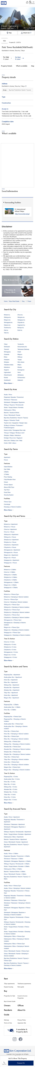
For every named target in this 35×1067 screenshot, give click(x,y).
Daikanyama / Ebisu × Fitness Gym (14, 936)
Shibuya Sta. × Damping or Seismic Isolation (17, 744)
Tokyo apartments (9, 983)
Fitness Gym (7, 501)
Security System (9, 495)
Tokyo (5, 344)
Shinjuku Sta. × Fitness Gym (12, 751)
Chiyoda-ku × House (10, 547)
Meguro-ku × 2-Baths (10, 585)
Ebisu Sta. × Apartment (11, 682)
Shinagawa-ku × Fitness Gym (12, 620)
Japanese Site (22, 1023)
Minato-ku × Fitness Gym (11, 594)
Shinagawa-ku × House (11, 552)
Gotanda (6, 354)
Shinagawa (7, 352)
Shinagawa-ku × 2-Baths (11, 582)
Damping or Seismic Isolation (12, 507)
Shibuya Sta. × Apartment (11, 685)
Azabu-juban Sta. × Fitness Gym (13, 724)
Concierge (7, 504)
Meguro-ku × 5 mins (10, 654)
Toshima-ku (7, 327)
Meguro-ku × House (10, 557)
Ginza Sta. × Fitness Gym (11, 762)
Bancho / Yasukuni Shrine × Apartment (15, 839)
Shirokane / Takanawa (10, 399)
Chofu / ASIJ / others (10, 443)
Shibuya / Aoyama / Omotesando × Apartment (17, 831)
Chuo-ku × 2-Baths (9, 572)
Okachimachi (8, 375)
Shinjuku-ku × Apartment (11, 539)
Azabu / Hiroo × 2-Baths (11, 853)
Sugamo (6, 370)
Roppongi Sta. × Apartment (12, 674)
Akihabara (21, 375)
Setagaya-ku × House (10, 562)
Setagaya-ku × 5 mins (10, 657)
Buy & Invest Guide (9, 1001)
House (6, 460)
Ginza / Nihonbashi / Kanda (12, 415)
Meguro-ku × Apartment (11, 555)
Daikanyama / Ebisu (10, 410)
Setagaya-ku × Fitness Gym (12, 632)
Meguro (20, 354)
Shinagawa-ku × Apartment (12, 550)
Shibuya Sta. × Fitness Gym (12, 741)
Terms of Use (8, 1023)
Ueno (19, 372)
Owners (7, 1005)
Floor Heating (8, 477)
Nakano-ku (7, 325)
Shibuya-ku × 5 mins (10, 644)
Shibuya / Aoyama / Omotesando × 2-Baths (16, 864)
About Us (21, 1010)
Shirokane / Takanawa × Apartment (14, 824)
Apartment (7, 457)
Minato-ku (7, 314)
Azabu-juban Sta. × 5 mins (12, 779)
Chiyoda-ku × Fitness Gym (12, 615)
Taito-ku (6, 332)
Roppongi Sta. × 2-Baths (11, 704)
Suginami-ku (21, 325)
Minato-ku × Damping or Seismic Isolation (16, 597)
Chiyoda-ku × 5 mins (10, 649)
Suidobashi (7, 380)
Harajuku (6, 359)
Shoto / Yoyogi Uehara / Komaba (13, 407)
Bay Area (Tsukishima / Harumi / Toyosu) (16, 417)
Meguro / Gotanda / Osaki (11, 420)
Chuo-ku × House (9, 532)
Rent (6, 978)
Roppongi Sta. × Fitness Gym (12, 716)
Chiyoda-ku (21, 322)
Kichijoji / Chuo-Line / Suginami (13, 438)
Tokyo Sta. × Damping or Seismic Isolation (16, 759)
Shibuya (20, 357)
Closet (6, 482)
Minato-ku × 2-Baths (10, 569)
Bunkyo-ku (21, 327)
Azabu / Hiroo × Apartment (12, 817)
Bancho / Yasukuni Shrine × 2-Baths (14, 871)
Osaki (19, 352)
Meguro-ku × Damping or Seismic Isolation (16, 630)
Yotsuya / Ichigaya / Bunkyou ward (14, 433)
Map (32, 66)
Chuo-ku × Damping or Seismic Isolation (16, 602)
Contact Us (21, 1063)
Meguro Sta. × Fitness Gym (12, 767)
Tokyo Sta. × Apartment (11, 692)
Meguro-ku (7, 320)
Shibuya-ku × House (10, 537)
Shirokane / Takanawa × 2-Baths (13, 858)
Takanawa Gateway (23, 349)
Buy (5, 991)
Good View (7, 492)
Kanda (6, 377)
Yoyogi (19, 359)
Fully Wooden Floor (10, 479)
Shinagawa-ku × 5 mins (11, 652)
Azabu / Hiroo (8, 394)
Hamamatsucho (22, 346)
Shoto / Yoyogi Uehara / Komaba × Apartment (17, 834)
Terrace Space (8, 484)
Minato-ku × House (9, 526)
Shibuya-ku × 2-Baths (10, 574)
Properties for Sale (9, 996)
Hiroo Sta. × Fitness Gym (11, 731)
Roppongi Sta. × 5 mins (11, 776)
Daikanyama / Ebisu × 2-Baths (13, 869)
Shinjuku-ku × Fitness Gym (12, 609)
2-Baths (6, 472)
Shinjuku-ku (21, 317)
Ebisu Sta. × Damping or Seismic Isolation (16, 739)
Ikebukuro (7, 367)
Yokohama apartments (24, 983)
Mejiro (19, 364)
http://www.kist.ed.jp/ (22, 214)
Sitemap (6, 1020)
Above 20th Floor (9, 487)
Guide (6, 1014)
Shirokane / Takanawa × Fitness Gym (15, 900)
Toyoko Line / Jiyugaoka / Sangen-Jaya (15, 423)
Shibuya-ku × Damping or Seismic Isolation (16, 607)
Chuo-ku (20, 314)
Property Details (6, 66)
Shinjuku (6, 362)
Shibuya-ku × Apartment (11, 534)
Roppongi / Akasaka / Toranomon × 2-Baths (17, 856)
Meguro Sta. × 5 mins (10, 799)
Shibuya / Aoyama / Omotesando (13, 405)
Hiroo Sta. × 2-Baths (10, 709)
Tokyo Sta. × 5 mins (10, 794)
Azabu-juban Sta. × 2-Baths (12, 707)
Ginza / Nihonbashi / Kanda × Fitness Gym (16, 951)
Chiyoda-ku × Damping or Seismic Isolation (16, 617)
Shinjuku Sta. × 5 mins (10, 792)
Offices (21, 1005)
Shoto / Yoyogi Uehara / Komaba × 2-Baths (16, 866)
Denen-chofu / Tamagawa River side (14, 430)
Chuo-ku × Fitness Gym (11, 599)
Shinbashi (7, 346)
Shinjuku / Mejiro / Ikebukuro (12, 435)
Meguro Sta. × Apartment (11, 697)
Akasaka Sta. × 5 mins (10, 789)
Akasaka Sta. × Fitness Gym (12, 746)
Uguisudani (7, 372)
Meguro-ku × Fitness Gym (11, 627)
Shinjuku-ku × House (10, 542)
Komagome (21, 370)
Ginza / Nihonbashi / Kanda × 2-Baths (15, 874)
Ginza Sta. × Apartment (11, 695)
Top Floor (7, 489)
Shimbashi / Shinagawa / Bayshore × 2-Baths (17, 861)
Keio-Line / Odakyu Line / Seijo (13, 440)
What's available (21, 66)
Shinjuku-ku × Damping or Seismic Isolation (17, 612)
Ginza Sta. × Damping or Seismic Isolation (16, 764)
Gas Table (7, 469)
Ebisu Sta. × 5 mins (9, 784)
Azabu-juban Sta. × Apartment (13, 677)
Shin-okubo (21, 362)
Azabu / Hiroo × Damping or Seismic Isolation (17, 888)
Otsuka (20, 367)
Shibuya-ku (7, 317)
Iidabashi (20, 380)
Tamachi (6, 349)
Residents (8, 1010)
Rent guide (21, 987)
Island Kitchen (8, 466)
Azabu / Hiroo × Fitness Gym (12, 885)
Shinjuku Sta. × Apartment (11, 690)
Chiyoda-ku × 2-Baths (10, 580)
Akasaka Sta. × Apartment (11, 687)
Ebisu (5, 357)
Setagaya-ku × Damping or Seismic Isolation (17, 635)
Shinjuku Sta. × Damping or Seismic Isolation (17, 754)
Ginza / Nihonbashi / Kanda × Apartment (16, 842)
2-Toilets (6, 474)
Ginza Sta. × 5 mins (10, 797)
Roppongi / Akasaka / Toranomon (14, 397)
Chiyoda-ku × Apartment (11, 544)
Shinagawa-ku (8, 322)
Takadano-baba (8, 364)
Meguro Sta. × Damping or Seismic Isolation (17, 769)
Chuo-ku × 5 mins (9, 642)
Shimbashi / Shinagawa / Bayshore (14, 402)
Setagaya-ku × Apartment (11, 560)
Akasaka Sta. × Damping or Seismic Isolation (17, 749)
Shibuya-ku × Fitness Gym (12, 604)
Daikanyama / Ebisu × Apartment (13, 837)
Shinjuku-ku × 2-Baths (10, 577)
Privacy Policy (22, 1020)
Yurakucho (21, 344)
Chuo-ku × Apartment (10, 529)
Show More (8, 383)
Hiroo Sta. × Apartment (10, 679)
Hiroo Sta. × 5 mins (9, 781)
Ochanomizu (21, 377)
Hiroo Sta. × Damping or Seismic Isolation (16, 733)
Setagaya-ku (21, 320)
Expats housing (8, 987)
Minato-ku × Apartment (10, 524)
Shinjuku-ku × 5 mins (10, 647)
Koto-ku (20, 330)
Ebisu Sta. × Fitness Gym (11, 736)
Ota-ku (6, 330)
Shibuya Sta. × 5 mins (10, 787)
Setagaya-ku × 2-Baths (11, 587)
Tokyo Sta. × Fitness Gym (11, 757)
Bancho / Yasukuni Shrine (11, 412)
